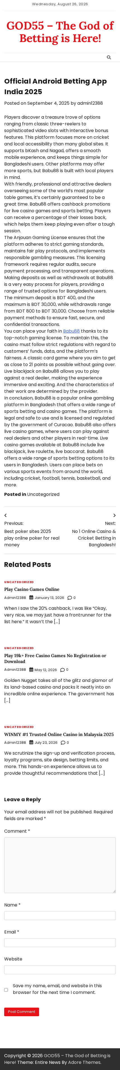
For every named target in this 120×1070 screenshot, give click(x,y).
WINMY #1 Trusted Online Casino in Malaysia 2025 (59, 734)
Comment (17, 831)
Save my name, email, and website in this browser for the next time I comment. (57, 989)
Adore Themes (84, 1062)
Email (11, 932)
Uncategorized (43, 494)
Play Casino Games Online (31, 589)
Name (12, 905)
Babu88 (71, 331)
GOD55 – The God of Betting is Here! (60, 31)
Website (13, 959)
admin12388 (90, 103)
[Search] (109, 57)
